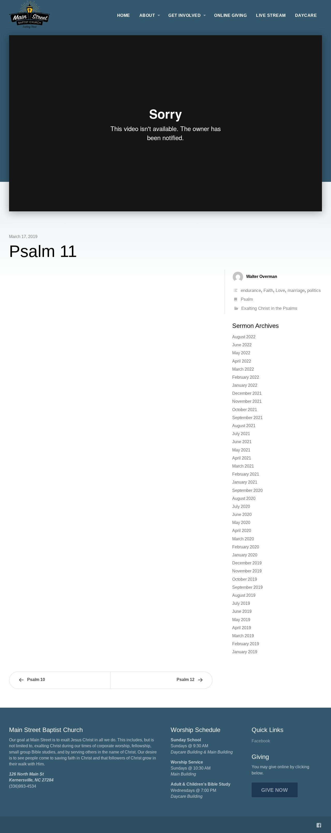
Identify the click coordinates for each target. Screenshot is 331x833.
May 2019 (241, 619)
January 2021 (244, 482)
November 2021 (247, 401)
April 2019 (241, 628)
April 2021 (241, 458)
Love (280, 290)
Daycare (306, 15)
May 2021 (241, 450)
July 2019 (241, 603)
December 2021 (247, 393)
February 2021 (245, 474)
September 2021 (247, 417)
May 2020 (241, 522)
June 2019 (242, 611)
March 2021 (243, 466)
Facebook (261, 741)
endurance (251, 290)
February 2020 (245, 547)
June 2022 (242, 345)
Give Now (274, 790)
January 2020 (244, 555)
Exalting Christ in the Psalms (269, 308)
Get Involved (184, 15)
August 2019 (243, 595)
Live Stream (270, 15)
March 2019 (243, 636)
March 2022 (243, 369)
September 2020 (247, 490)
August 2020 (243, 498)
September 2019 (247, 587)
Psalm (247, 299)
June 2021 (242, 442)
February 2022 (245, 377)
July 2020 (241, 506)
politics (314, 290)
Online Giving (230, 15)
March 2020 (243, 539)
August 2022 (243, 337)
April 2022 (241, 361)
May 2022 (241, 353)
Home (123, 15)
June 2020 (242, 514)
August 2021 (243, 425)
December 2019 (247, 563)
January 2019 (244, 652)
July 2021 (241, 434)
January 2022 (244, 385)
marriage (296, 290)
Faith (268, 290)
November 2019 (247, 571)
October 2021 (244, 409)
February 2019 (245, 644)
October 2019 (244, 579)
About (147, 15)
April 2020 (241, 530)
